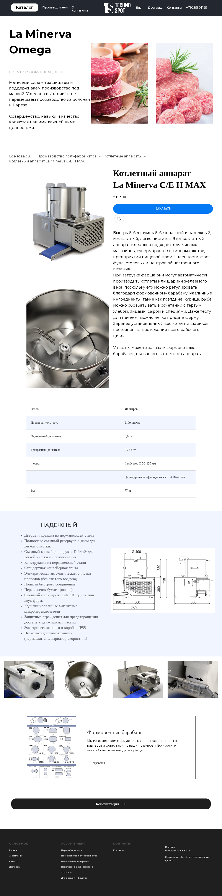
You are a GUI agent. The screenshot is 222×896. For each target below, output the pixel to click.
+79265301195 (196, 8)
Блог (139, 8)
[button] (111, 803)
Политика (170, 847)
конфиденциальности (177, 850)
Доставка (155, 8)
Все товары (19, 156)
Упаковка (66, 872)
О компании (80, 8)
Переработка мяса (71, 850)
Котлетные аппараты (123, 156)
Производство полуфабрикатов (66, 156)
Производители (55, 7)
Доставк (13, 866)
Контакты (174, 8)
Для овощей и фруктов (74, 877)
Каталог (13, 861)
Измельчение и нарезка (75, 861)
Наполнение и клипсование (77, 866)
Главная (13, 850)
